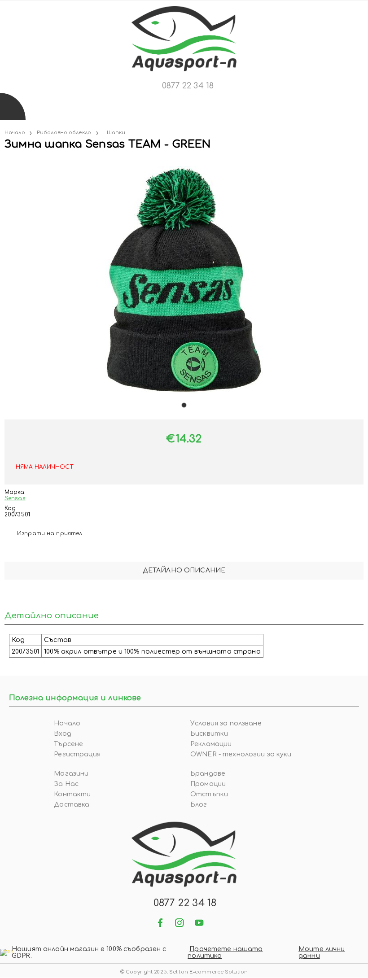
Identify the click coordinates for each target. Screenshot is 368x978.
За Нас (66, 784)
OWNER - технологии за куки (241, 754)
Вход (62, 733)
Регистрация (77, 754)
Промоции (208, 784)
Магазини (71, 773)
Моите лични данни (321, 952)
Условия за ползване (226, 723)
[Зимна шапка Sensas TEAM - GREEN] (5, 162)
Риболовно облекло (64, 132)
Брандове (207, 773)
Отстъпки (209, 794)
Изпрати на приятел (49, 533)
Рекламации (211, 744)
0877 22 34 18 (188, 85)
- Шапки (114, 132)
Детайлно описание (184, 570)
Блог (198, 804)
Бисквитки (209, 733)
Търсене (68, 744)
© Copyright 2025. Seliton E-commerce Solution (184, 972)
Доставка (71, 804)
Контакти (72, 794)
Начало (14, 132)
